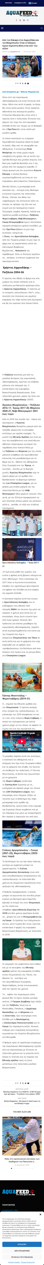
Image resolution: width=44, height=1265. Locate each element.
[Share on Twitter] (22, 83)
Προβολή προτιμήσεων (22, 1257)
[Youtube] (28, 20)
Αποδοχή (22, 1244)
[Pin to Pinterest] (25, 83)
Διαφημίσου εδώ (20, 3)
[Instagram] (24, 20)
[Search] (41, 28)
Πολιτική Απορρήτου (28, 1262)
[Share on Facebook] (20, 83)
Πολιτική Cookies (14, 1262)
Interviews (8, 3)
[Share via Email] (28, 83)
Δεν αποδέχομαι (22, 1251)
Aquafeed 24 (15, 52)
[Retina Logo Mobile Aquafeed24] (18, 1192)
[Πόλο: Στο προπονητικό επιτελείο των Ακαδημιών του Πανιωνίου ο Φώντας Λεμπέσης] (22, 1136)
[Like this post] (18, 83)
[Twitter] (20, 20)
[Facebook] (16, 20)
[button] (40, 1214)
